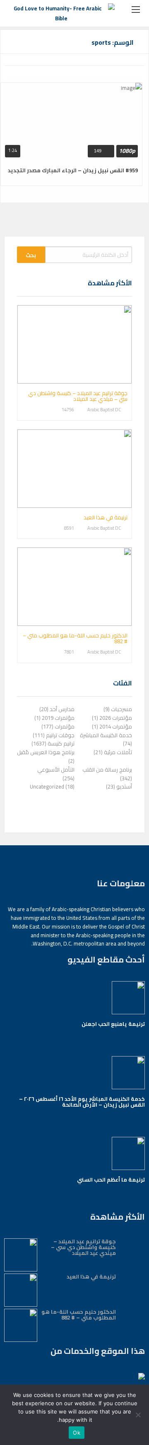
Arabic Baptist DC (104, 410)
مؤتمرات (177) (57, 726)
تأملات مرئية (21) (113, 752)
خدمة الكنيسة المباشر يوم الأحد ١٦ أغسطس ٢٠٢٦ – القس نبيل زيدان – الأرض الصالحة (82, 1102)
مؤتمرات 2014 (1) (112, 726)
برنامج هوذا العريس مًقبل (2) (45, 756)
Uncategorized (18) (52, 786)
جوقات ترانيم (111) (53, 735)
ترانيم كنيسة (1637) (52, 743)
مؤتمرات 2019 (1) (54, 718)
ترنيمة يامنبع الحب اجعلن (113, 1024)
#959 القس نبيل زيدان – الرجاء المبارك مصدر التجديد (73, 170)
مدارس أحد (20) (56, 709)
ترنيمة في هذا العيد (105, 517)
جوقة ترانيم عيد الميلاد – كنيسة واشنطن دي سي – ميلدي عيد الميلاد (77, 396)
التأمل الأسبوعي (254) (55, 774)
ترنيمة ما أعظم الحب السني (111, 1179)
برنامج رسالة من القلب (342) (107, 774)
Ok (76, 1432)
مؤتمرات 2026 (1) (112, 718)
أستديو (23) (119, 786)
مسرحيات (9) (117, 709)
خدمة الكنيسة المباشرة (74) (106, 739)
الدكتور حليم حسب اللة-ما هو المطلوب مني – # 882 (75, 638)
